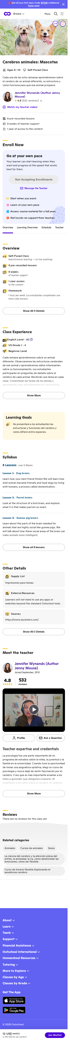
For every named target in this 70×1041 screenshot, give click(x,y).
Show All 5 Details (34, 311)
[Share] (55, 23)
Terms (31, 5)
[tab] (8, 228)
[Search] (55, 13)
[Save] (63, 23)
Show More (34, 395)
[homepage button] (7, 13)
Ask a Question (53, 738)
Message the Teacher (36, 188)
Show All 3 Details (34, 631)
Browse (17, 13)
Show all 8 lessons (34, 547)
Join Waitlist (55, 1035)
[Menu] (62, 13)
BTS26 (44, 2)
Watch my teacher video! (22, 107)
